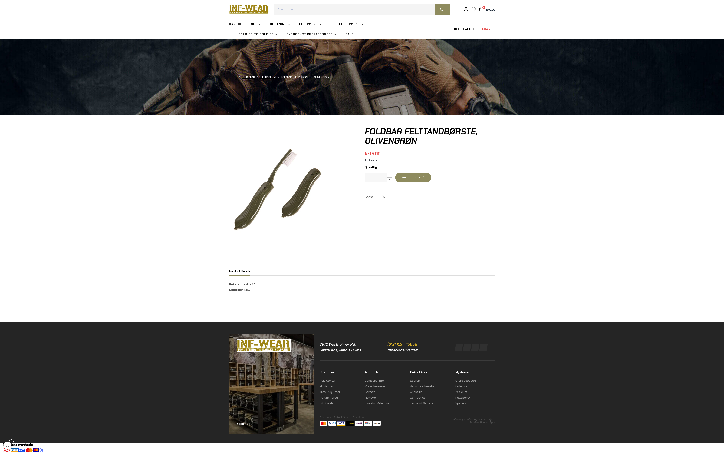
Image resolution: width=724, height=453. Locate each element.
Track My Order (330, 392)
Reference (237, 284)
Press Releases (375, 386)
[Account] (466, 10)
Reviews (370, 398)
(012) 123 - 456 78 (402, 344)
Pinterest (390, 197)
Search (415, 381)
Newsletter (462, 398)
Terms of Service (421, 403)
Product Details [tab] (239, 271)
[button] (244, 424)
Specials (461, 403)
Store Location (465, 381)
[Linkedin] (475, 347)
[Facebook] (459, 347)
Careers (370, 392)
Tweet (383, 197)
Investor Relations (377, 403)
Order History (464, 386)
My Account (328, 386)
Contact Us (418, 398)
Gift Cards (326, 403)
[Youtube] (483, 347)
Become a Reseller (422, 386)
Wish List (461, 392)
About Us (416, 392)
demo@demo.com (402, 350)
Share (378, 197)
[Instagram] (467, 347)
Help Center (328, 381)
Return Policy (329, 398)
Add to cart (410, 177)
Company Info (374, 381)
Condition (236, 290)
